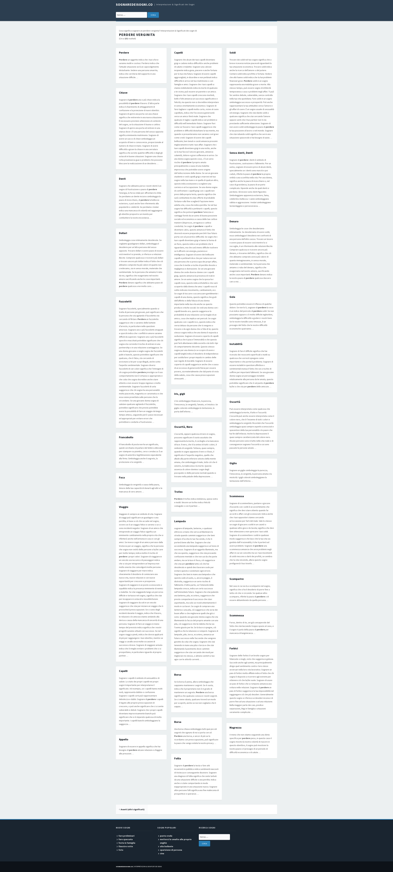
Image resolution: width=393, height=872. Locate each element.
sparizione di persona (171, 850)
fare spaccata (126, 839)
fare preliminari (126, 835)
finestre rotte (126, 846)
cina (162, 853)
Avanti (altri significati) (132, 809)
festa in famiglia (127, 842)
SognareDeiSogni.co (134, 4)
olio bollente (166, 846)
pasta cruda (166, 835)
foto (121, 850)
